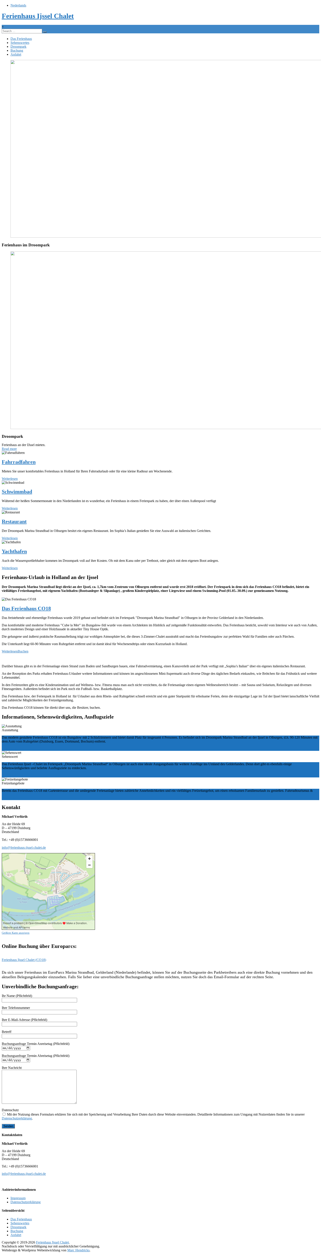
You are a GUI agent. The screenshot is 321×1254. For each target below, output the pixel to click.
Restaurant (14, 521)
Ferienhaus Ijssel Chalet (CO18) (24, 960)
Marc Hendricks (78, 1250)
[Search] (45, 32)
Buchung (16, 50)
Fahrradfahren (19, 462)
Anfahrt (15, 54)
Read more (9, 449)
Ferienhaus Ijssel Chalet (38, 16)
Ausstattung (10, 749)
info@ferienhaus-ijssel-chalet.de (24, 847)
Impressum (18, 1198)
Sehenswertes (19, 42)
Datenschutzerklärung (17, 1118)
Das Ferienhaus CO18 (26, 608)
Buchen (23, 651)
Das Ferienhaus (21, 39)
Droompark (18, 46)
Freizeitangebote (13, 798)
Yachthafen (14, 551)
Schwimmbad (17, 491)
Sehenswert (10, 775)
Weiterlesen (10, 478)
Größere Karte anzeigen (15, 932)
